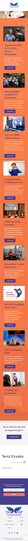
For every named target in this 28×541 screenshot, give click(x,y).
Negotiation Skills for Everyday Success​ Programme (13, 50)
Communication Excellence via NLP (13, 181)
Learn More (9, 68)
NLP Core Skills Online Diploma (12, 136)
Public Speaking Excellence (12, 223)
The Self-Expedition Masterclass (14, 306)
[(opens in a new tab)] (14, 33)
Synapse (14, 539)
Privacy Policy (19, 539)
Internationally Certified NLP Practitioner (11, 94)
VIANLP (6, 538)
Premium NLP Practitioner (11, 392)
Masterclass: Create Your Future (14, 265)
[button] (14, 437)
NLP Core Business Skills (13, 351)
